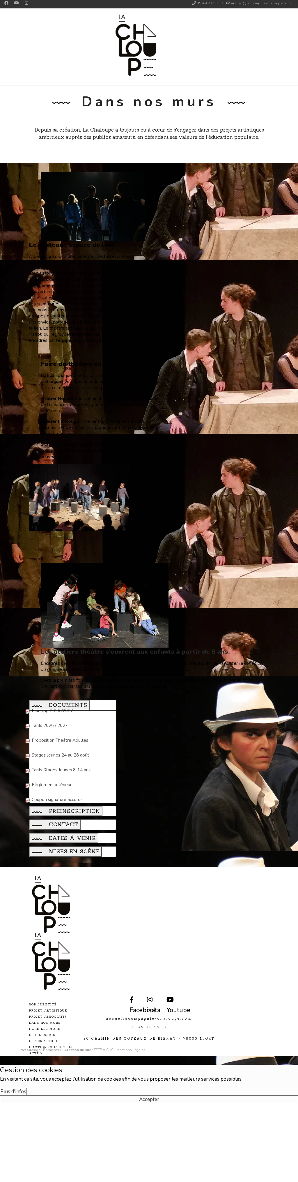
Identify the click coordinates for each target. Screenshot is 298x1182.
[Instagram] (26, 3)
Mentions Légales (131, 1050)
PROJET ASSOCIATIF (48, 1016)
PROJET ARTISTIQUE (48, 1010)
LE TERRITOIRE (43, 1041)
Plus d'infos (13, 1091)
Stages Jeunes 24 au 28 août (60, 755)
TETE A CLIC (103, 1050)
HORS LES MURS (45, 1029)
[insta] (148, 996)
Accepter (149, 1099)
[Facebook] (6, 3)
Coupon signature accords (57, 799)
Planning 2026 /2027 (52, 711)
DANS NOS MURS (45, 1023)
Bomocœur (52, 1050)
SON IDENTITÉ (43, 1004)
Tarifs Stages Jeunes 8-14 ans (61, 770)
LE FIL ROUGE (42, 1035)
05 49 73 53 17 (210, 3)
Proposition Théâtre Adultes (60, 740)
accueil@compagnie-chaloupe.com (261, 3)
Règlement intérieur (52, 785)
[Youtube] (16, 3)
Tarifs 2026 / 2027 (50, 725)
